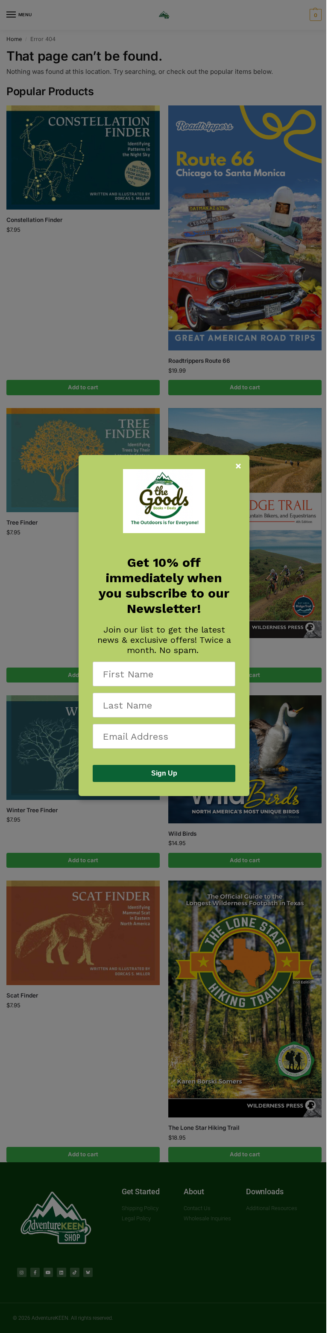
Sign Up (164, 773)
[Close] (238, 466)
